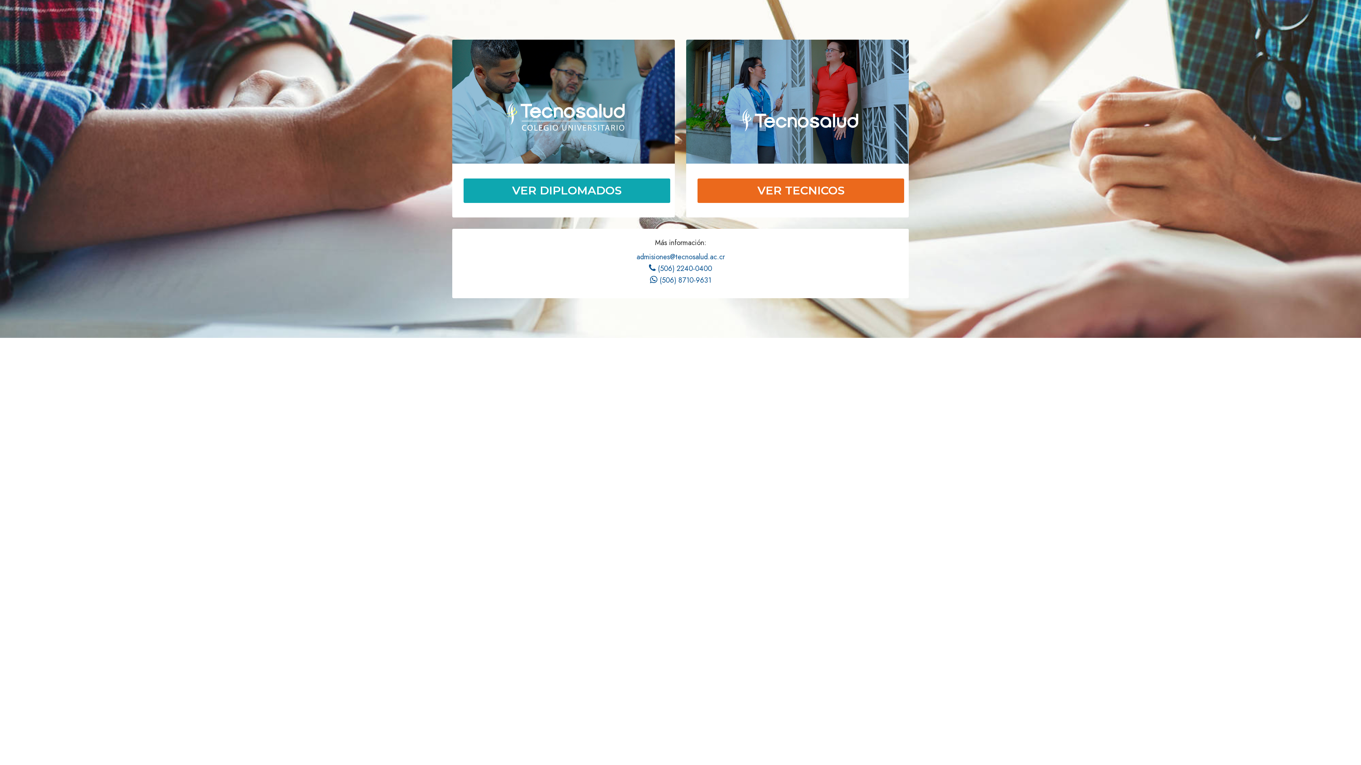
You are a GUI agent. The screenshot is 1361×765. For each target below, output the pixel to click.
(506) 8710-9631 (680, 280)
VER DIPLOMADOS (567, 190)
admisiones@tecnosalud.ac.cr (681, 257)
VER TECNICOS (801, 190)
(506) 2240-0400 (680, 269)
